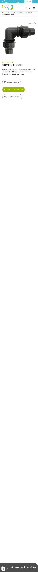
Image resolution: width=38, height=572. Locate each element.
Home (4, 13)
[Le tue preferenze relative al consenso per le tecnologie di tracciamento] (3, 569)
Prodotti (10, 13)
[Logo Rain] (8, 7)
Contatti (28, 1)
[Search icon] (26, 8)
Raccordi (17, 13)
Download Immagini (12, 97)
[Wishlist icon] (30, 8)
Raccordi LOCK (26, 13)
